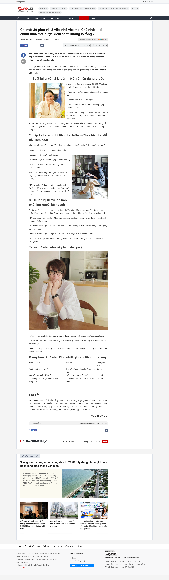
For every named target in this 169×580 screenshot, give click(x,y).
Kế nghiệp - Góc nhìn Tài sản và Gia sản (113, 8)
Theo (68, 423)
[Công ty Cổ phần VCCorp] (111, 553)
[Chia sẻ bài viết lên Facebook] (23, 55)
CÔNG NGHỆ (71, 18)
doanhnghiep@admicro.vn (84, 561)
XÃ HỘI (26, 18)
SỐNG (84, 18)
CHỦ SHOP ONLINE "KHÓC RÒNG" (83, 8)
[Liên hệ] (42, 45)
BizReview (43, 8)
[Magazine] (20, 2)
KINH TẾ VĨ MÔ (40, 18)
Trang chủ (21, 546)
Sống (57, 40)
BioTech (135, 8)
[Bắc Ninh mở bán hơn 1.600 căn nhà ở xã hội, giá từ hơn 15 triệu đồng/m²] (64, 510)
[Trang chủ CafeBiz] (18, 18)
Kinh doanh (56, 546)
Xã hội (31, 546)
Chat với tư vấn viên (81, 566)
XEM (105, 442)
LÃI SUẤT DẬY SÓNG (58, 8)
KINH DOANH (56, 18)
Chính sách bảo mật (23, 568)
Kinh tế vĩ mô (43, 546)
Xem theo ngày (67, 442)
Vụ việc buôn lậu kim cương (50, 12)
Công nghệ (69, 546)
